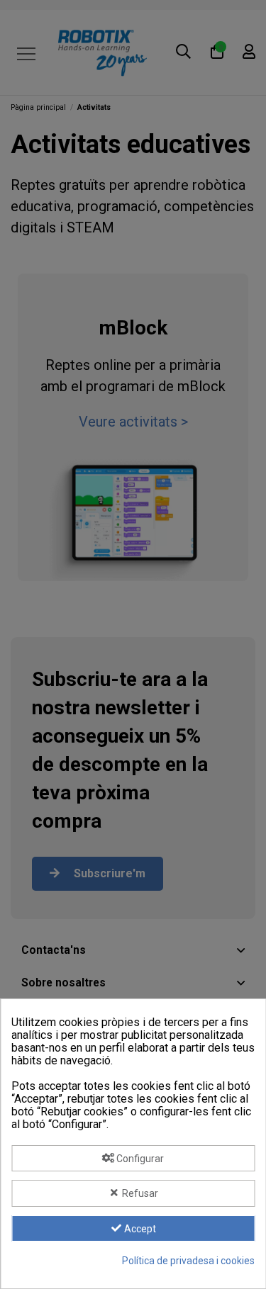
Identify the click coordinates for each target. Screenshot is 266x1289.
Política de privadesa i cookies (188, 1260)
